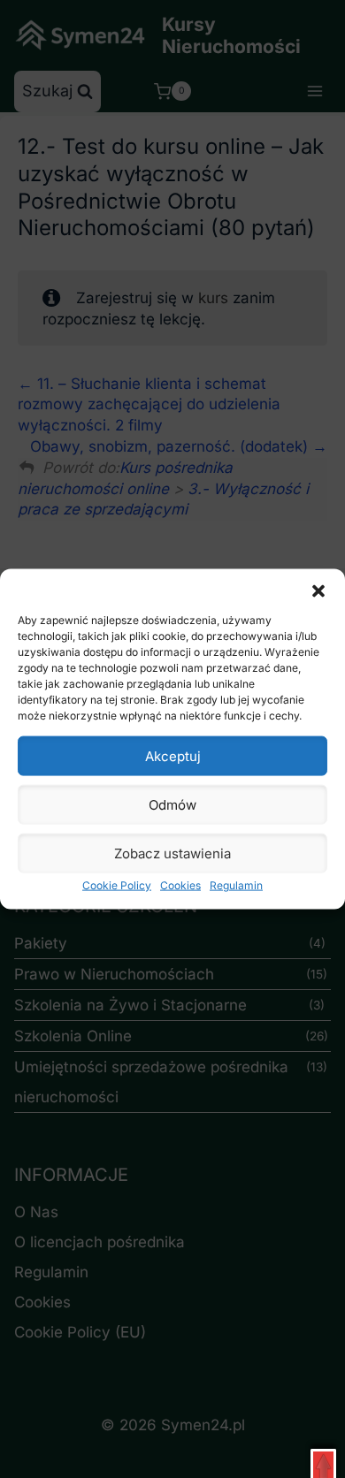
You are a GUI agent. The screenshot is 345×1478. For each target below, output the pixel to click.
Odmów (172, 804)
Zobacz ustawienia (172, 852)
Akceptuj (173, 755)
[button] (318, 591)
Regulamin (236, 885)
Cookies (180, 885)
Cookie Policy (116, 885)
